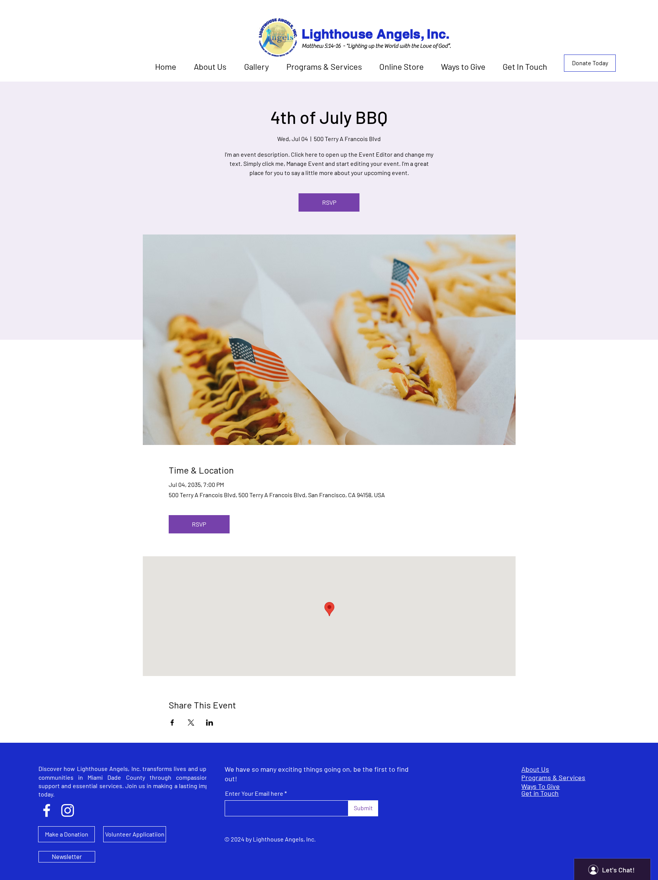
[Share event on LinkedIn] (209, 722)
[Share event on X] (191, 722)
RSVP (329, 202)
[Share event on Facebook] (172, 722)
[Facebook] (46, 810)
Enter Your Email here (254, 793)
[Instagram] (67, 810)
